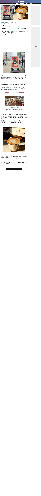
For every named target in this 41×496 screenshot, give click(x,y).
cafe (2, 75)
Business (10, 167)
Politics (31, 3)
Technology (17, 3)
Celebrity (26, 3)
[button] (27, 28)
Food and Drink (7, 167)
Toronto (2, 34)
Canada (12, 31)
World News (3, 167)
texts (11, 78)
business (11, 89)
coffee (5, 82)
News (9, 3)
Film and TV (22, 3)
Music (13, 3)
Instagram (7, 84)
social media (3, 85)
